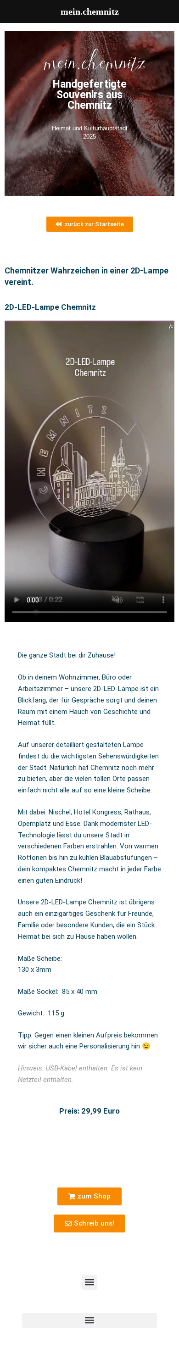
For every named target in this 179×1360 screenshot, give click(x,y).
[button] (89, 1282)
